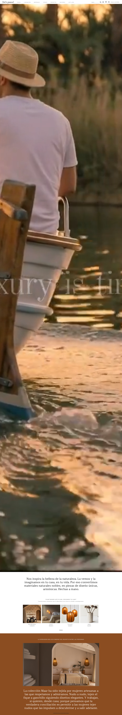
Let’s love (71, 2)
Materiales (37, 2)
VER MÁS (61, 630)
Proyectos (53, 2)
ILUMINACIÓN (27, 2)
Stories (45, 2)
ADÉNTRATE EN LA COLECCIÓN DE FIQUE (61, 713)
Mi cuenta (103, 2)
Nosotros (62, 2)
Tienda (19, 2)
